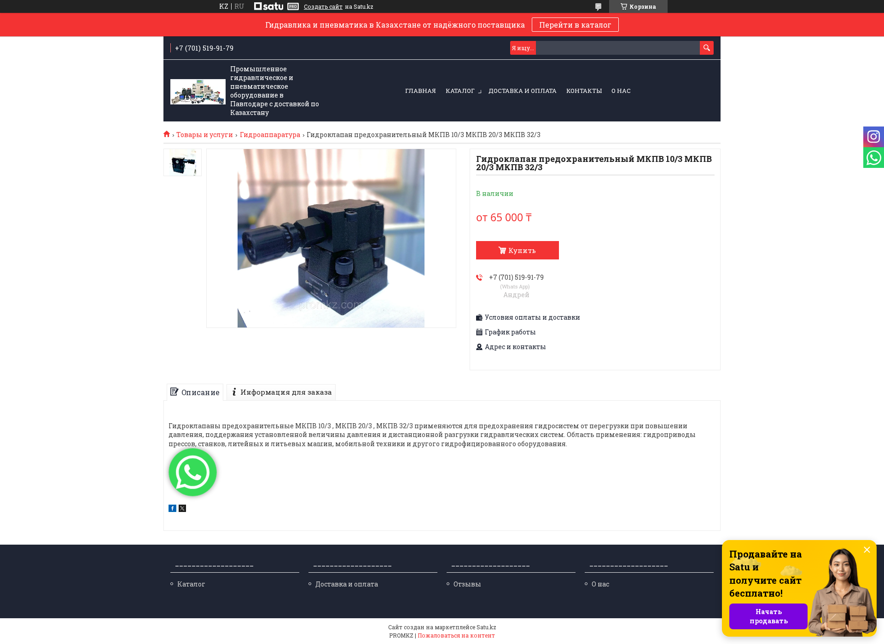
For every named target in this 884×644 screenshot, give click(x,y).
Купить (522, 250)
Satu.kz (486, 627)
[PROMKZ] (198, 91)
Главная (420, 90)
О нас (621, 90)
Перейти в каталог (575, 24)
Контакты (584, 90)
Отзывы (467, 584)
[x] (182, 509)
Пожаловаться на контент (456, 635)
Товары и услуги (204, 135)
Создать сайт (323, 6)
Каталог (460, 90)
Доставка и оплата (523, 90)
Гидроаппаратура (270, 135)
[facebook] (172, 509)
